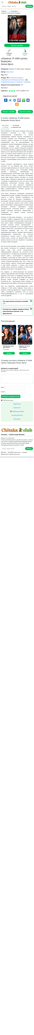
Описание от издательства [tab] (16, 126)
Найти (29, 6)
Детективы (17, 419)
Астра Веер (6, 349)
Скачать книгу (25, 112)
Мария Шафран (23, 349)
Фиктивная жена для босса (8, 346)
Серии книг (17, 408)
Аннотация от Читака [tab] (5, 126)
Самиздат (27, 82)
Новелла (19, 82)
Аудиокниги (17, 404)
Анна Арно (10, 72)
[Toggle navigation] (2, 2)
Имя (3, 387)
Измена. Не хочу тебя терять (24, 346)
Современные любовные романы (12, 80)
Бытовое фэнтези (17, 415)
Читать (9, 353)
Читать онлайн (17, 45)
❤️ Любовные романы (15, 78)
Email (3, 392)
